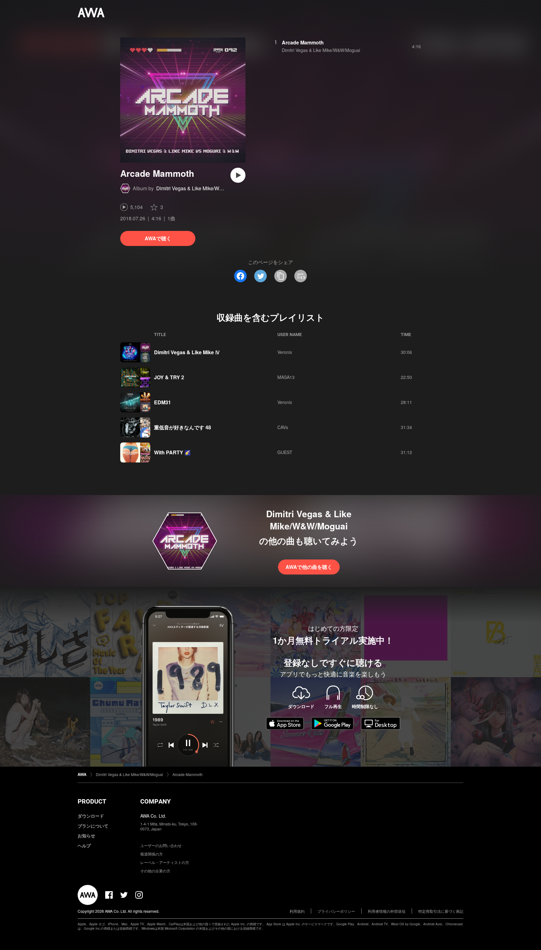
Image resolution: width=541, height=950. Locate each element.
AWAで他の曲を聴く (309, 566)
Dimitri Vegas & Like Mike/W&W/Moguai (200, 188)
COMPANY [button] (155, 801)
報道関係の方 (151, 853)
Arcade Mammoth (303, 42)
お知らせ (86, 835)
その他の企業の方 (155, 870)
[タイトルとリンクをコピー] (280, 276)
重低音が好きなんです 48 (182, 427)
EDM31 (162, 402)
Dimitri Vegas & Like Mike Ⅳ (187, 352)
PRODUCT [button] (92, 801)
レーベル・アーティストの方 (164, 862)
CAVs (282, 427)
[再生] (237, 175)
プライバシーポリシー (336, 911)
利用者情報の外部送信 (386, 911)
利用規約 (297, 911)
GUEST (284, 452)
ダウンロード (91, 816)
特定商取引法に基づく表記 (440, 911)
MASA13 (286, 377)
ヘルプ (84, 845)
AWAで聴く (158, 238)
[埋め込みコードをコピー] (300, 276)
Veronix (284, 352)
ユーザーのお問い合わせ (161, 845)
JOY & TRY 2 (169, 377)
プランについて (93, 826)
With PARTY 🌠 (172, 452)
